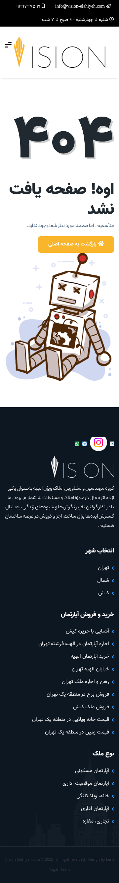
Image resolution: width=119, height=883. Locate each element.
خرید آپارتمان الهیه (90, 656)
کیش (103, 593)
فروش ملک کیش (91, 707)
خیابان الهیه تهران (90, 669)
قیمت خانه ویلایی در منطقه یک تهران (70, 720)
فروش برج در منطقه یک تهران (78, 694)
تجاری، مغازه (96, 821)
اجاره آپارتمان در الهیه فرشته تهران (73, 644)
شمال (103, 580)
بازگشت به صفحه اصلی (73, 244)
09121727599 (28, 6)
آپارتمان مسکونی (92, 771)
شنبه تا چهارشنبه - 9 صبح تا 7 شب (75, 20)
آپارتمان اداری (95, 809)
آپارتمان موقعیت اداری (85, 783)
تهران (103, 568)
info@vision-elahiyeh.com (80, 6)
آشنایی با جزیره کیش (87, 631)
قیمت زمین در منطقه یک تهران (77, 732)
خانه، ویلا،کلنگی (92, 796)
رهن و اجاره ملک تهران (85, 682)
